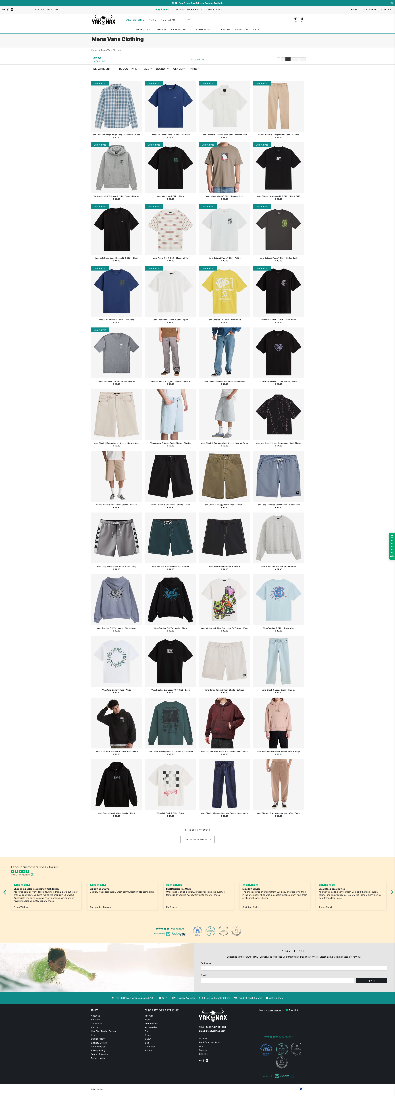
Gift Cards (370, 9)
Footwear (168, 19)
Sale (256, 29)
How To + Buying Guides (103, 1031)
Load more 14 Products (197, 839)
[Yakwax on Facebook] (7, 9)
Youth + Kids (151, 1023)
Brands (355, 9)
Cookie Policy (98, 1039)
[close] (391, 2)
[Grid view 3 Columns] (283, 59)
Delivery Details (99, 1042)
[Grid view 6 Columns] (302, 59)
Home (94, 50)
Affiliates (95, 1019)
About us (95, 1015)
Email (204, 975)
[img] (200, 871)
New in (225, 29)
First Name (206, 963)
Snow (148, 1039)
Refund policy (98, 1058)
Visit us (94, 1027)
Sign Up (371, 980)
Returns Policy (98, 1046)
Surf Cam (386, 9)
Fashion (153, 19)
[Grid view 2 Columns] (278, 59)
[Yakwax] (103, 19)
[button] (392, 546)
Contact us (96, 1023)
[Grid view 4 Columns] (288, 59)
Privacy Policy (98, 1050)
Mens (147, 1019)
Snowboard (204, 29)
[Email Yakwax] (3, 9)
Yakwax (101, 1089)
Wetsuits (142, 29)
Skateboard (179, 29)
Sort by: (97, 57)
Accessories (151, 1027)
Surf (160, 29)
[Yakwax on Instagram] (12, 9)
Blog (93, 1035)
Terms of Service (99, 1054)
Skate (148, 1035)
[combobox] (232, 19)
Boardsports (135, 20)
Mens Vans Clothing (111, 50)
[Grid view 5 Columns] (294, 59)
